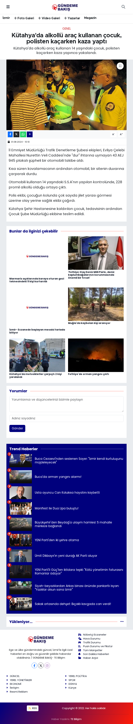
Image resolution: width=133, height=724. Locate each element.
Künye (72, 687)
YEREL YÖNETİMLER (21, 680)
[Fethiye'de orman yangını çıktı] (96, 355)
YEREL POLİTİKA (78, 676)
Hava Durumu (91, 638)
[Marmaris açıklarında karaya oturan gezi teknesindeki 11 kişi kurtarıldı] (37, 256)
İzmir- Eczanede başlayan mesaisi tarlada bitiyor (37, 331)
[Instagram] (47, 665)
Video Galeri (50, 18)
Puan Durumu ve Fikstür (98, 646)
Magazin (90, 18)
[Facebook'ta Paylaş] (10, 134)
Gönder (17, 428)
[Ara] (123, 7)
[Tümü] (122, 622)
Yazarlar (73, 18)
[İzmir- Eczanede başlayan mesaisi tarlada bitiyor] (37, 307)
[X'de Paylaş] (16, 134)
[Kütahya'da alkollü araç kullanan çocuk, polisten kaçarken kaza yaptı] (66, 95)
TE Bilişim (76, 719)
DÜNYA (73, 684)
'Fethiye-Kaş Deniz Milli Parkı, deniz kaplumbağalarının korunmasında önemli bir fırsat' (91, 275)
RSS (34, 708)
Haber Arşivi (90, 658)
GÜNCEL (15, 676)
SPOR (72, 680)
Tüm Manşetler (92, 650)
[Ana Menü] (8, 7)
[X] (41, 665)
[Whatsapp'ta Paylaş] (23, 134)
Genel (66, 29)
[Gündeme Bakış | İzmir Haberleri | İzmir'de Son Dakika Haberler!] (65, 6)
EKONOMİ (15, 684)
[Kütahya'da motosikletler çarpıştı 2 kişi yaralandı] (37, 355)
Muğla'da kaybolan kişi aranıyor (89, 323)
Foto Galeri (25, 18)
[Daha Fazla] (30, 134)
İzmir (6, 18)
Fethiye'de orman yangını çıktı (88, 374)
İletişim (14, 687)
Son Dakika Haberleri (96, 654)
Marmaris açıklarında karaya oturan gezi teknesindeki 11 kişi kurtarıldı (36, 280)
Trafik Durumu (92, 642)
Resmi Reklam (19, 691)
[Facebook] (34, 665)
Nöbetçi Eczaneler (94, 634)
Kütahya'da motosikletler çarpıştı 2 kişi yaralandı (35, 375)
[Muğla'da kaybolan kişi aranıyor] (96, 304)
